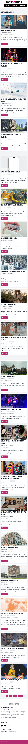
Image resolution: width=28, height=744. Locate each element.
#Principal (7, 34)
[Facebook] (2, 725)
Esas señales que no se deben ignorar (12, 614)
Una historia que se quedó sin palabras (12, 648)
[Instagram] (8, 725)
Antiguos (20, 696)
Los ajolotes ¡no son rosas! (9, 238)
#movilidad (7, 105)
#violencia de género (14, 617)
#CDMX (2, 208)
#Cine (2, 308)
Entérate (9, 32)
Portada (15, 5)
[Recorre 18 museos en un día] (14, 539)
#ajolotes (3, 242)
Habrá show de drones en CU (9, 580)
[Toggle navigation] (1, 6)
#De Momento (4, 343)
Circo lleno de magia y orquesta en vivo (13, 680)
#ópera (6, 69)
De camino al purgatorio (8, 304)
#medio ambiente (7, 208)
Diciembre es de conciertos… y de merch (13, 271)
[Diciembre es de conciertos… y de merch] (14, 262)
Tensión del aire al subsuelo (9, 30)
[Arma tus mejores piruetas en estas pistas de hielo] (14, 329)
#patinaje (8, 343)
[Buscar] (26, 1)
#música (8, 413)
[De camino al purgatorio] (14, 296)
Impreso (22, 5)
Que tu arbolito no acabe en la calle (12, 205)
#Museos (10, 140)
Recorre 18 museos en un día (9, 547)
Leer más (4, 44)
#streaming (11, 34)
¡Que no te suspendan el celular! (11, 172)
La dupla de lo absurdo (8, 376)
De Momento (11, 341)
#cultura (2, 140)
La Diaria (7, 5)
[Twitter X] (5, 725)
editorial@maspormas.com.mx (8, 731)
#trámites (10, 175)
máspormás (4, 742)
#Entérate (3, 34)
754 (15, 696)
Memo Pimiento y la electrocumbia (11, 410)
